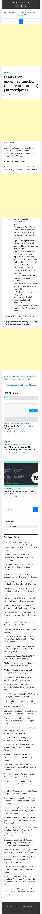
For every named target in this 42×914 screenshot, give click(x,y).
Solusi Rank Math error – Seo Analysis (18, 427)
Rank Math (15, 423)
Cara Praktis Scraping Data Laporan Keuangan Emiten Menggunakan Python (19, 869)
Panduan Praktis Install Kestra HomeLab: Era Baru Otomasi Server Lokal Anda (19, 557)
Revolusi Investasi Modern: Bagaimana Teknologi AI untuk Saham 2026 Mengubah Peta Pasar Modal (20, 730)
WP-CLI (17, 488)
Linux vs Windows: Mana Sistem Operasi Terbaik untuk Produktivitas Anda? (19, 687)
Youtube (21, 909)
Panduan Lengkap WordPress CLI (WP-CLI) (20, 492)
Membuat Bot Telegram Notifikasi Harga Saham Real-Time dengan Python (18, 757)
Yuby (18, 907)
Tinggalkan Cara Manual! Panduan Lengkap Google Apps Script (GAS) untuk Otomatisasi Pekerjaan (18, 842)
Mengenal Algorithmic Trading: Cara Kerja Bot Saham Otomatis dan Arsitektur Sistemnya (19, 859)
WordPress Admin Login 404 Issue (22, 385)
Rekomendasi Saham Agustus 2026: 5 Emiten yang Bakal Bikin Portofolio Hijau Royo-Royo (19, 649)
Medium (24, 907)
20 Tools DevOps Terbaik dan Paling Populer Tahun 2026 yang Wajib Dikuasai (19, 747)
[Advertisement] (21, 45)
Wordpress (8, 73)
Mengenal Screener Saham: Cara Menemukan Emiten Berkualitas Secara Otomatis (20, 784)
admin (23, 94)
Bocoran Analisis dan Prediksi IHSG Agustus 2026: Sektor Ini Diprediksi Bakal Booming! (19, 639)
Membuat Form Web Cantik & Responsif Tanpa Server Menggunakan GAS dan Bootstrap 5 (21, 820)
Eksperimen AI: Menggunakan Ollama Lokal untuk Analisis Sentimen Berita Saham (20, 891)
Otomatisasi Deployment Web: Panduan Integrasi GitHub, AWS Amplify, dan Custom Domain (21, 810)
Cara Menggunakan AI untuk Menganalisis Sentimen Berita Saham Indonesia (20, 767)
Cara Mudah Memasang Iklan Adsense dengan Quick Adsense (19, 448)
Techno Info (15, 444)
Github (32, 907)
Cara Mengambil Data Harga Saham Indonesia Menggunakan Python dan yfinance (19, 801)
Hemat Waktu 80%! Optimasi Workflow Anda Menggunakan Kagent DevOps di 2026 (20, 615)
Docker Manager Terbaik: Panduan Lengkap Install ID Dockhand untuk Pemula (19, 591)
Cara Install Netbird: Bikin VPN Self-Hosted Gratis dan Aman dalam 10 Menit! (19, 567)
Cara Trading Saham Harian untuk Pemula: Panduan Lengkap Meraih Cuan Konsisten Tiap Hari (21, 704)
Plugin (6, 423)
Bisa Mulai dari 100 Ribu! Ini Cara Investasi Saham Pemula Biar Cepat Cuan (19, 721)
